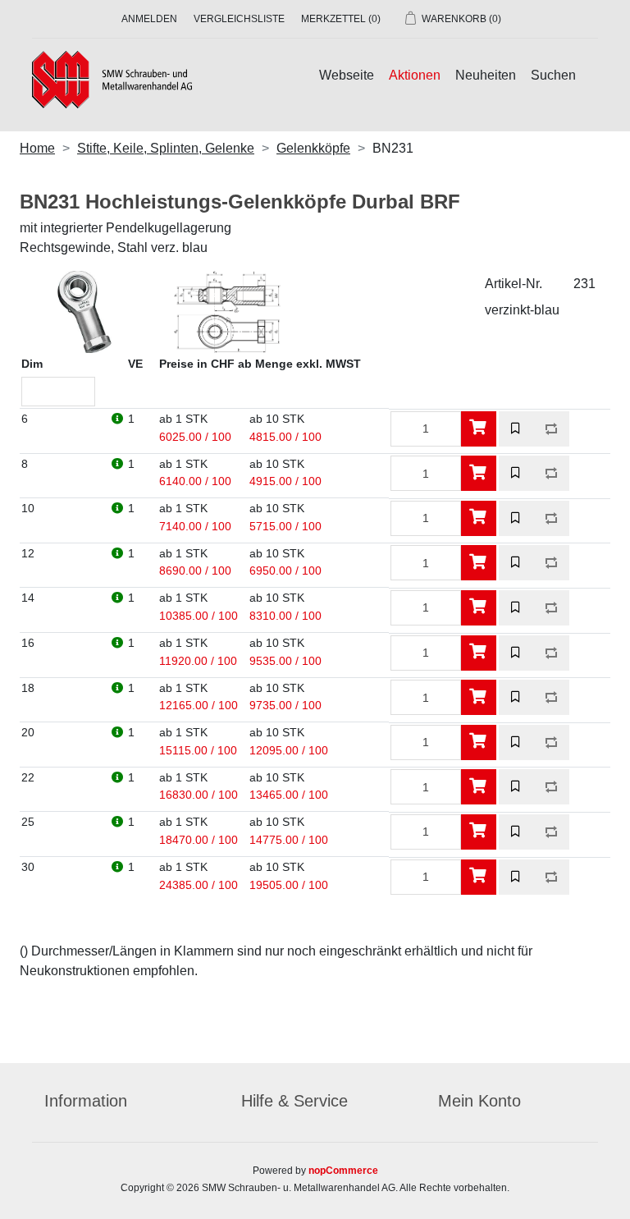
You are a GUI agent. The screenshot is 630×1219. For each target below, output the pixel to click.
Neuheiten (485, 75)
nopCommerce (343, 1170)
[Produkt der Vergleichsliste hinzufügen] (551, 429)
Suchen (553, 75)
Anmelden (149, 19)
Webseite (346, 75)
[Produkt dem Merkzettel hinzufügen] (516, 429)
